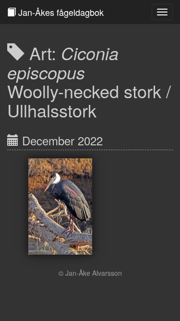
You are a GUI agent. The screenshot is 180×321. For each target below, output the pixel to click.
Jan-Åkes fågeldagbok (60, 12)
